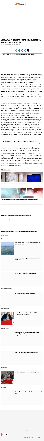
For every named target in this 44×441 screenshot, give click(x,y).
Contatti (24, 437)
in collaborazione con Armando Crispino (22, 335)
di (15, 294)
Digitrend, (2, 219)
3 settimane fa (6, 219)
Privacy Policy (30, 437)
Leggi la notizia (17, 245)
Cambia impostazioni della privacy (22, 430)
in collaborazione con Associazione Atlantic (23, 314)
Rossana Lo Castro (9, 44)
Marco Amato (18, 294)
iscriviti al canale (29, 54)
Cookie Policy (39, 437)
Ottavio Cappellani (19, 394)
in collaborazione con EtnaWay (21, 373)
